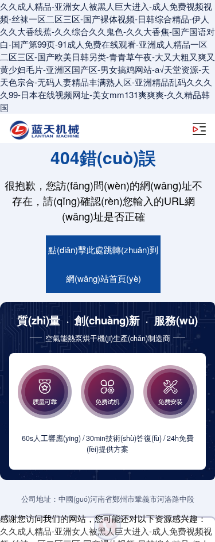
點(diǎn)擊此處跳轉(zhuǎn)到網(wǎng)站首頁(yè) (103, 263)
